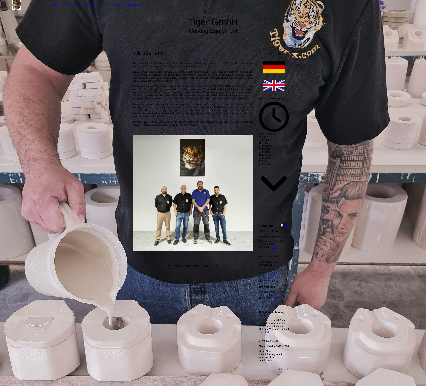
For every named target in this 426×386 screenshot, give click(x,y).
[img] (16, 5)
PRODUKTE (70, 4)
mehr (274, 247)
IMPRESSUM (133, 4)
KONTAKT (115, 4)
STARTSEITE (51, 4)
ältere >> (284, 369)
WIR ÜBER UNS (93, 4)
